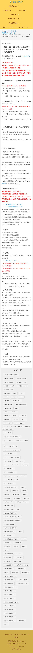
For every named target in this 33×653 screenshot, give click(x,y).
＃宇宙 (24, 539)
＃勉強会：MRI (8, 502)
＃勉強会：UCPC (8, 505)
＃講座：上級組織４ (9, 605)
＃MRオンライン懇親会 (10, 415)
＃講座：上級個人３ (9, 598)
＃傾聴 (24, 494)
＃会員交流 (15, 491)
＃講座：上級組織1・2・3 (11, 602)
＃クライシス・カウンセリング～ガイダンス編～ (15, 441)
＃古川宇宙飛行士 (8, 535)
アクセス (11, 646)
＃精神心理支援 (8, 568)
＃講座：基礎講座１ (9, 609)
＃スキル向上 (7, 461)
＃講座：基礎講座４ (9, 620)
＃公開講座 (17, 498)
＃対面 (16, 546)
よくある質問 (20, 646)
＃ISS (14, 397)
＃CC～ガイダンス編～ (10, 393)
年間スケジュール (14, 19)
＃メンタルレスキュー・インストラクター (15, 476)
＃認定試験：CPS (8, 580)
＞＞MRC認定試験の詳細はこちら (13, 207)
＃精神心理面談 (20, 568)
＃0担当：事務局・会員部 (11, 375)
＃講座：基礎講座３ (9, 617)
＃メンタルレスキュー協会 (11, 479)
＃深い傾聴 (7, 561)
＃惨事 (6, 550)
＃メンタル (25, 465)
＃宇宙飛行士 (17, 542)
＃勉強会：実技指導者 (10, 513)
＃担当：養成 (18, 557)
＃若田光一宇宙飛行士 (10, 576)
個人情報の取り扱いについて (16, 641)
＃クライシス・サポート (10, 446)
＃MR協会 (23, 415)
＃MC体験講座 (17, 401)
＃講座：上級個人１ (9, 591)
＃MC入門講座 (8, 404)
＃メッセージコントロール (11, 465)
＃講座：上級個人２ (9, 594)
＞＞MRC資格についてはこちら (12, 204)
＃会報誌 (24, 491)
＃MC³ (21, 397)
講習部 (4, 183)
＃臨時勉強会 (25, 572)
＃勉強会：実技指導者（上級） (12, 517)
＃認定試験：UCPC (22, 583)
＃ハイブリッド (19, 461)
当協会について (14, 6)
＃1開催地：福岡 (8, 389)
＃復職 (23, 546)
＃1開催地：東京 (22, 386)
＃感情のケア (7, 557)
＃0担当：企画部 (8, 378)
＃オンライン (7, 423)
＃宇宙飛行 (7, 542)
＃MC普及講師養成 (21, 404)
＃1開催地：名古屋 (9, 386)
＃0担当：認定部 (21, 378)
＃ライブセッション (9, 483)
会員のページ (7, 27)
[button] (20, 6)
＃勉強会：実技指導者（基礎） (12, 520)
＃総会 (6, 572)
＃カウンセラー (19, 423)
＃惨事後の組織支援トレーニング (12, 554)
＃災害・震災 (17, 561)
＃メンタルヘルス (8, 468)
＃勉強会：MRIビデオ (21, 502)
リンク (24, 643)
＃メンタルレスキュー (10, 472)
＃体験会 (6, 494)
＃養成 (6, 624)
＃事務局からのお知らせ (10, 487)
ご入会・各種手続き (13, 643)
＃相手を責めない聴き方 (21, 565)
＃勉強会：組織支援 (9, 531)
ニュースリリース (23, 27)
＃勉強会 (26, 498)
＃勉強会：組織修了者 (10, 528)
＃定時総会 (7, 546)
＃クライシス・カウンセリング (12, 436)
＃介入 (22, 487)
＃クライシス (7, 432)
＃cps (21, 393)
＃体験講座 (16, 494)
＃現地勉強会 (7, 565)
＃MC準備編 (7, 408)
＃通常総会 (21, 620)
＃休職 (6, 491)
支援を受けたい (8, 10)
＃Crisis (6, 397)
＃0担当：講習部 (8, 382)
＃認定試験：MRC (22, 580)
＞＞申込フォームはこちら (11, 261)
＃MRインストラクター (10, 412)
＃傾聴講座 (7, 498)
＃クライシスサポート (10, 453)
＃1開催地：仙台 (21, 382)
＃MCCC (6, 401)
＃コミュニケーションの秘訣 (11, 457)
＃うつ (24, 419)
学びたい (22, 10)
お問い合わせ (16, 649)
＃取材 (20, 531)
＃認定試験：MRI (8, 583)
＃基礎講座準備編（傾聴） (11, 539)
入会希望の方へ (14, 23)
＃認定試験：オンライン (10, 587)
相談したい (13, 14)
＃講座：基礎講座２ (9, 613)
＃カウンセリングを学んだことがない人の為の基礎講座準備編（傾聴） (16, 428)
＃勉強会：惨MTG (9, 524)
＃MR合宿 (6, 419)
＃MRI (16, 408)
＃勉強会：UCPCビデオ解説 (11, 509)
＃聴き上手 (15, 572)
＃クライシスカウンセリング (11, 450)
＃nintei (16, 419)
